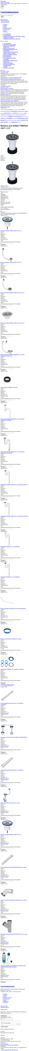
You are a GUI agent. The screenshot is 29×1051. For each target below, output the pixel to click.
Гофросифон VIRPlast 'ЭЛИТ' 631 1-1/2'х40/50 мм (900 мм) (14, 484)
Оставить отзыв (4, 1043)
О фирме (5, 24)
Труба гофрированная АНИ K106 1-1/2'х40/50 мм (12, 770)
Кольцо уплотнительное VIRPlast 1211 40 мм (11, 638)
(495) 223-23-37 (4, 19)
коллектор (4, 109)
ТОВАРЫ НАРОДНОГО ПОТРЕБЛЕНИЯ (9, 65)
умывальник (3, 116)
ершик (23, 109)
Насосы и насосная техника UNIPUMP (9, 100)
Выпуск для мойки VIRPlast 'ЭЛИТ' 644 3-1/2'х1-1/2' (13, 292)
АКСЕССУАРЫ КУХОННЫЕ (10, 54)
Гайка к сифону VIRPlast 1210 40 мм (9, 387)
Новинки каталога (7, 28)
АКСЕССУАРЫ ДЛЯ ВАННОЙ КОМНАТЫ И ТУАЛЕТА (10, 52)
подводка (14, 111)
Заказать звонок (4, 1026)
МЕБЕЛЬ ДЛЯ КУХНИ (8, 48)
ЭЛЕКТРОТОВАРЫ (8, 63)
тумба (14, 120)
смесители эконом (6, 114)
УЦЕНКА (5, 66)
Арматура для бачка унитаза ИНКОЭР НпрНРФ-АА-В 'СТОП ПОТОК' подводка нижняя (13, 966)
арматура (6, 116)
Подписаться (3, 1015)
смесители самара (23, 111)
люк (13, 109)
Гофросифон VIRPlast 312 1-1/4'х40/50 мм (10, 576)
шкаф (12, 120)
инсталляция (19, 109)
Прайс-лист (6, 1001)
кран (6, 118)
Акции (4, 30)
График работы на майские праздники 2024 (11, 78)
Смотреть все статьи (5, 106)
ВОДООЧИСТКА (7, 56)
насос (22, 113)
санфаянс (14, 122)
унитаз (15, 113)
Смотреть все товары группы (7, 684)
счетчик (9, 122)
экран (2, 113)
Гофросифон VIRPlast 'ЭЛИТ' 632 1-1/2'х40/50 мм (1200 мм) (14, 516)
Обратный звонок (5, 20)
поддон (9, 120)
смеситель (7, 113)
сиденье (18, 120)
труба (25, 113)
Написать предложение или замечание (9, 1045)
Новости (5, 25)
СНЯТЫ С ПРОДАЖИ (8, 67)
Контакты (5, 31)
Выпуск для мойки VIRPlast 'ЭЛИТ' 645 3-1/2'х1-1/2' (13, 323)
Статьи (4, 26)
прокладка (10, 109)
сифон (14, 118)
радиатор (13, 114)
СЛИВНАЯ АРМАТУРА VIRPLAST (11, 38)
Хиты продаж (6, 29)
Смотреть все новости (6, 86)
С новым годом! (4, 72)
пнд (1, 109)
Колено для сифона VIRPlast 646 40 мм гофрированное (13, 608)
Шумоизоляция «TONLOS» (7, 88)
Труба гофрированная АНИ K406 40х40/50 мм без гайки (14, 867)
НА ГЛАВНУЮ (7, 34)
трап (7, 120)
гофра (19, 113)
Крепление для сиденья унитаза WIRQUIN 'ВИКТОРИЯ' (14, 737)
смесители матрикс (25, 116)
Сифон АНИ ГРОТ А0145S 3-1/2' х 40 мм (10, 802)
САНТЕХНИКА (7, 35)
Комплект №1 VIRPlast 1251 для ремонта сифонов (12, 669)
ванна (12, 113)
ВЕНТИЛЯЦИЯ (7, 55)
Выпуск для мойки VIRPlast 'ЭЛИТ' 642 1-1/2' (11, 262)
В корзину (3, 194)
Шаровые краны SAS (5, 94)
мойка (16, 118)
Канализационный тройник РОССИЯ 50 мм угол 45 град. (14, 934)
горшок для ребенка (21, 114)
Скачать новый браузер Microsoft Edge (9, 1049)
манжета (19, 122)
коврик (10, 116)
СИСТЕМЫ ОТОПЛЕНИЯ (9, 44)
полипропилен (17, 116)
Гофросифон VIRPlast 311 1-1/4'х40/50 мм (10, 546)
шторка (10, 118)
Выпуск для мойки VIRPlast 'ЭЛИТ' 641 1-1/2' (11, 230)
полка (15, 109)
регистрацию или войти (6, 189)
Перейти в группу (5, 713)
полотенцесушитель (6, 111)
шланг (3, 118)
